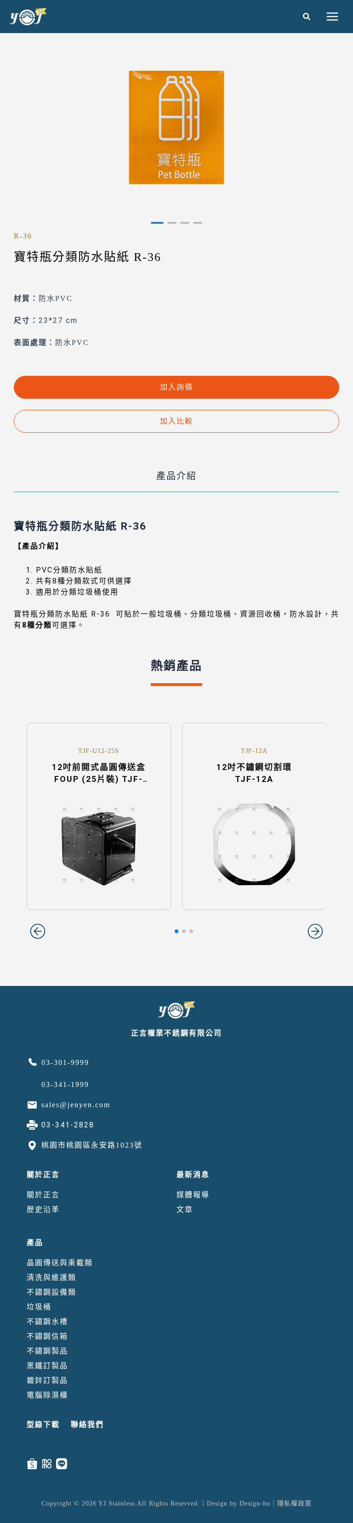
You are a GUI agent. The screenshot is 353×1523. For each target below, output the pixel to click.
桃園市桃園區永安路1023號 (91, 1145)
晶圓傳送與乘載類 (60, 1263)
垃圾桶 (39, 1307)
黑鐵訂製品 (47, 1366)
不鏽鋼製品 (47, 1351)
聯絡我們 (87, 1424)
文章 (184, 1209)
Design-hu (254, 1503)
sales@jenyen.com (75, 1105)
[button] (307, 17)
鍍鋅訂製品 (47, 1380)
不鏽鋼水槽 (47, 1321)
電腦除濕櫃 (47, 1395)
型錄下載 (43, 1424)
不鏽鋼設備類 (51, 1292)
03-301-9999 (65, 1062)
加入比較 (176, 421)
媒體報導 (193, 1195)
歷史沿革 (43, 1209)
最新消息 (193, 1174)
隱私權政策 (294, 1503)
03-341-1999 (65, 1084)
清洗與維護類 (51, 1277)
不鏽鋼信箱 (47, 1336)
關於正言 (43, 1174)
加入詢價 (176, 387)
